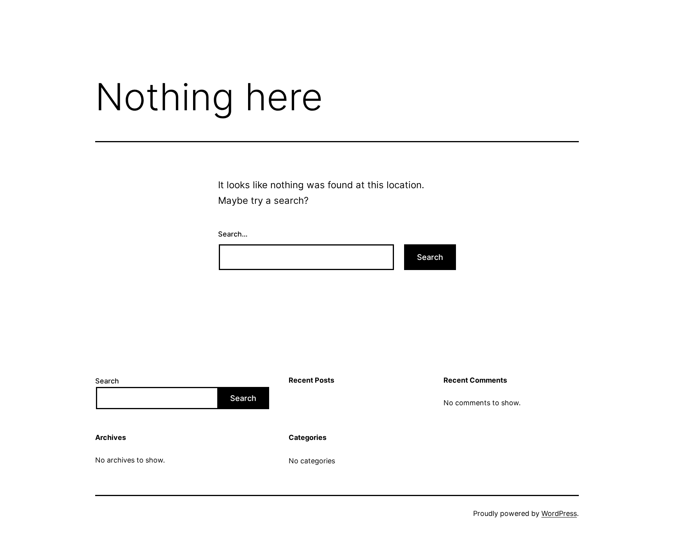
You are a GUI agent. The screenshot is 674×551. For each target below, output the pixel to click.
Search (107, 381)
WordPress (559, 513)
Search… (233, 234)
